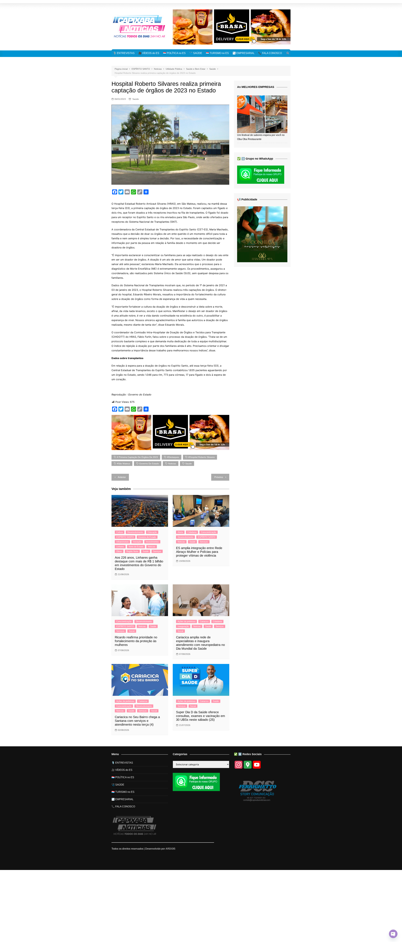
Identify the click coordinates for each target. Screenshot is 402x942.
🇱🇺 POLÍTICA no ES (174, 53)
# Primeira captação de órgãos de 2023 (137, 457)
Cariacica (204, 621)
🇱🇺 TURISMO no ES (217, 53)
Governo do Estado (147, 537)
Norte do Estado (136, 546)
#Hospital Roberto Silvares (201, 457)
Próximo (218, 477)
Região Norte (132, 551)
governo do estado (149, 463)
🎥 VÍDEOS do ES (148, 53)
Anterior (122, 477)
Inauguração (183, 626)
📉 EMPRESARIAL (244, 53)
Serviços (157, 551)
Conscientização (208, 532)
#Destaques (173, 457)
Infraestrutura (122, 542)
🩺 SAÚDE (195, 53)
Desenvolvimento (135, 532)
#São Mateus (123, 463)
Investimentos (152, 542)
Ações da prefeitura (186, 621)
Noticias (151, 546)
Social (132, 631)
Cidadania (191, 532)
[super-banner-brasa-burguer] (232, 26)
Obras (119, 551)
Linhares (120, 546)
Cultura (119, 532)
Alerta (180, 532)
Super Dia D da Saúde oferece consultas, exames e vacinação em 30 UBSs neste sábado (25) (200, 715)
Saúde (135, 99)
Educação (152, 532)
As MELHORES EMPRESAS (255, 87)
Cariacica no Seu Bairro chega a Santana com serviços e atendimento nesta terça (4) (137, 720)
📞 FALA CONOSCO (270, 53)
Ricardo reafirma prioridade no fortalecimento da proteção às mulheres (136, 641)
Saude (188, 463)
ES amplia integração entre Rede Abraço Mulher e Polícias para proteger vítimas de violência (199, 551)
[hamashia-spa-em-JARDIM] (262, 234)
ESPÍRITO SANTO (125, 537)
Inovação (137, 542)
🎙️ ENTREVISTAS (124, 53)
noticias (172, 463)
